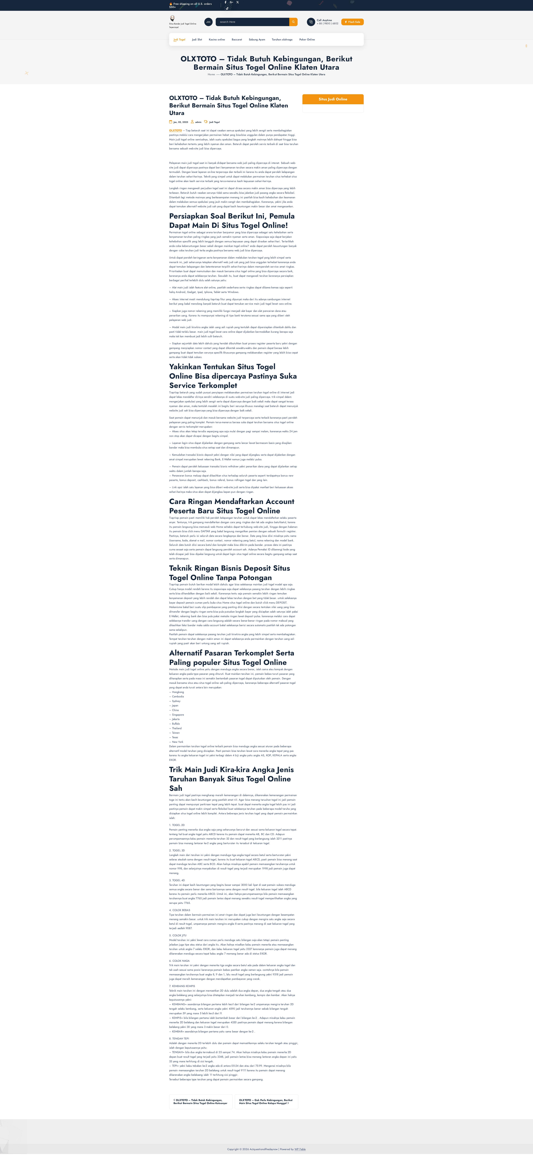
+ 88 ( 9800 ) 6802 (327, 23)
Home (211, 74)
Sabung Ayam (257, 39)
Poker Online (307, 39)
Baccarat (237, 39)
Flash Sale (354, 22)
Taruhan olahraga (282, 39)
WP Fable (300, 1149)
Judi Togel (179, 39)
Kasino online (217, 39)
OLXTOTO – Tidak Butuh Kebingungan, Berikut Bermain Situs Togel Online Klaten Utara (273, 74)
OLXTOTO (175, 130)
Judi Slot (197, 39)
